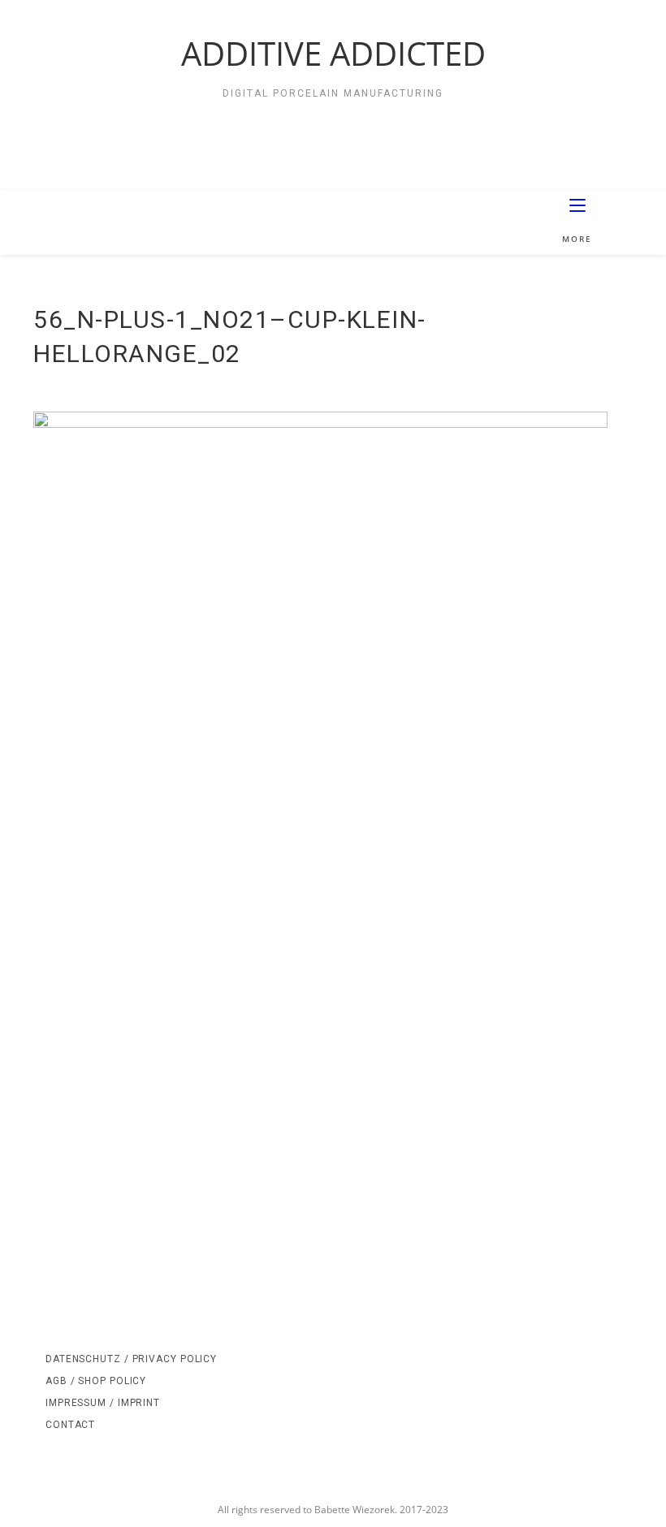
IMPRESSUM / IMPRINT (102, 1402)
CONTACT (70, 1424)
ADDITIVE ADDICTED (333, 53)
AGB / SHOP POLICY (95, 1381)
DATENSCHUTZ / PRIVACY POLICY (131, 1359)
